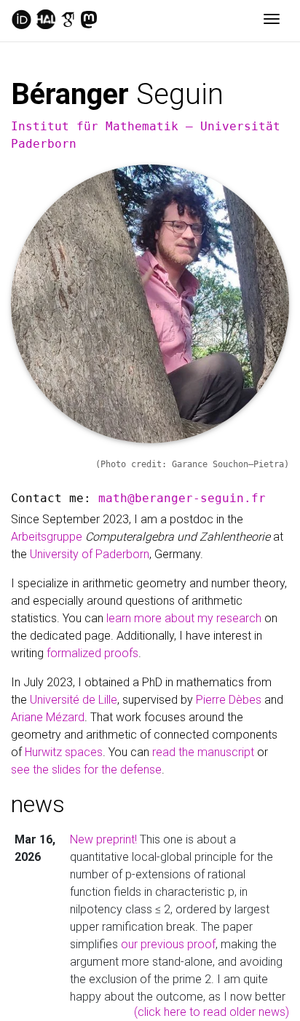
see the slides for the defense (86, 769)
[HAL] (45, 20)
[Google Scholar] (67, 20)
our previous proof (168, 944)
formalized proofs (92, 653)
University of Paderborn (89, 554)
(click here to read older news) (211, 1012)
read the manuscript (203, 752)
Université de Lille (73, 700)
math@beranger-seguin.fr (182, 498)
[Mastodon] (89, 20)
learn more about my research (183, 618)
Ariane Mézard (47, 717)
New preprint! (103, 839)
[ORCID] (21, 20)
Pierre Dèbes (228, 700)
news (38, 804)
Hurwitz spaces (64, 752)
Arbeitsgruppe (140, 537)
